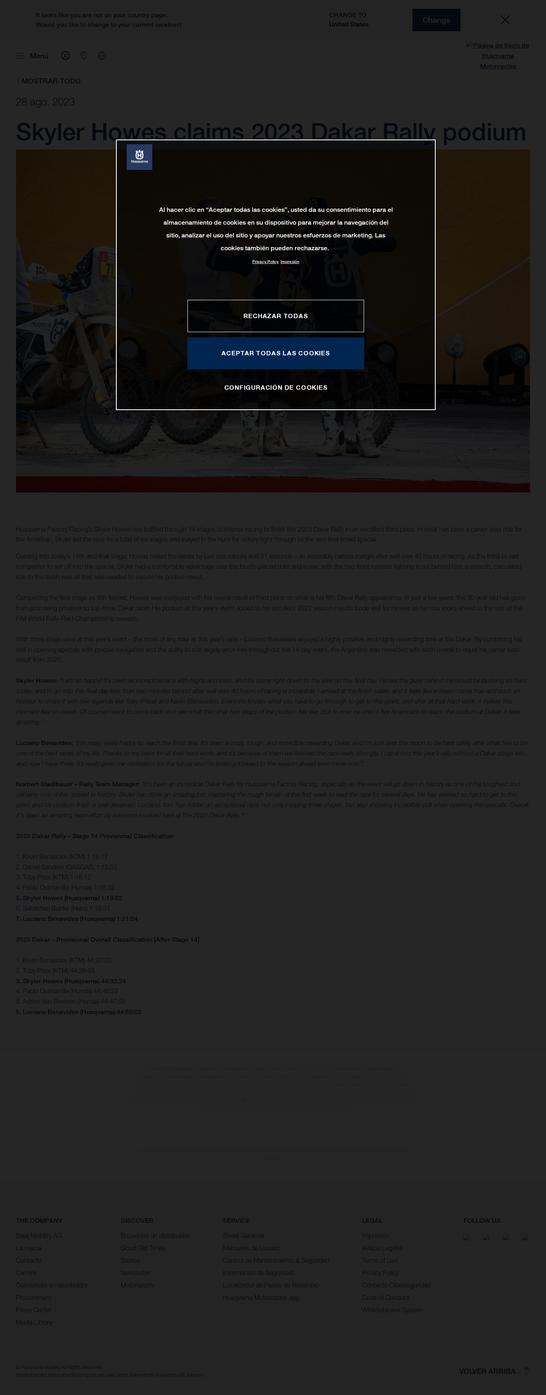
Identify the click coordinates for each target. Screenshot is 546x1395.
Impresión (290, 261)
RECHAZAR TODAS (275, 315)
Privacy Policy (265, 261)
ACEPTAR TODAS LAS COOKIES (275, 353)
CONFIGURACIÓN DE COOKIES (276, 387)
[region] (276, 275)
